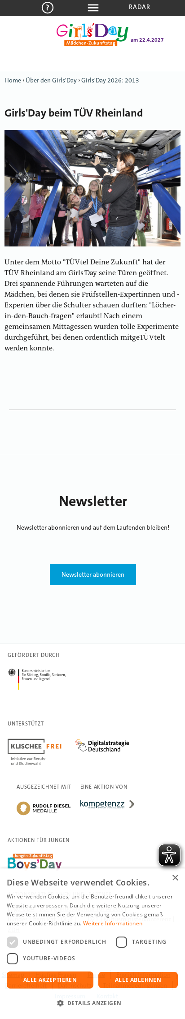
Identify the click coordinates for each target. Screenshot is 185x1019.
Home (12, 80)
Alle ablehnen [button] (138, 980)
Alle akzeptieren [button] (50, 980)
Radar (140, 7)
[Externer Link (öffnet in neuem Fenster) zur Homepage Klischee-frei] (41, 740)
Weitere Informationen (112, 923)
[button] (92, 1003)
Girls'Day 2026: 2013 (110, 80)
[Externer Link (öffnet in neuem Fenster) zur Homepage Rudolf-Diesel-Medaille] (43, 814)
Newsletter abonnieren (93, 574)
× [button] (175, 878)
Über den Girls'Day (51, 80)
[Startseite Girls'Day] (92, 44)
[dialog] (92, 943)
